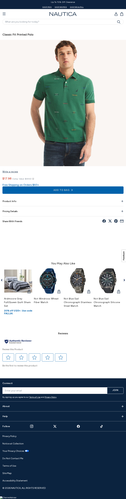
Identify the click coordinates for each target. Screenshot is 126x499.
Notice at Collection (13, 443)
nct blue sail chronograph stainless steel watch (78, 302)
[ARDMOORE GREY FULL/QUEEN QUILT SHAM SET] (18, 281)
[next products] (123, 280)
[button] (8, 357)
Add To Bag (61, 190)
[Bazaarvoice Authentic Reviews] (18, 342)
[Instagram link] (31, 426)
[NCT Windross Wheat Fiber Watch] (48, 281)
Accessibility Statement (15, 480)
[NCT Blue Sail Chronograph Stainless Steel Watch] (78, 281)
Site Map (7, 473)
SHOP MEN (57, 7)
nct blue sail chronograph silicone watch (107, 302)
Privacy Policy (50, 397)
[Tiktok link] (101, 426)
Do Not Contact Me (12, 458)
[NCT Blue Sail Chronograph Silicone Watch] (108, 281)
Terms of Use (34, 397)
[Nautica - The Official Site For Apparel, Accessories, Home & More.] (63, 14)
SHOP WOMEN (71, 7)
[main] (63, 201)
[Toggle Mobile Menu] (4, 14)
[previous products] (3, 280)
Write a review (10, 171)
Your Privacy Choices (13, 451)
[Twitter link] (55, 426)
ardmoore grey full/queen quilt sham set (17, 302)
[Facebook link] (78, 426)
